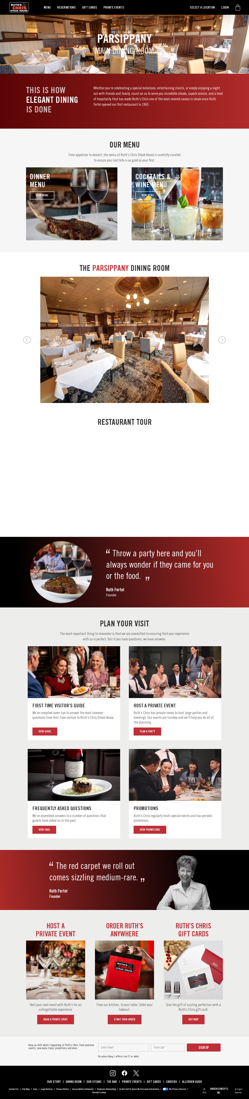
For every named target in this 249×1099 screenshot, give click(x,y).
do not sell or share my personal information (139, 1089)
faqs (35, 1089)
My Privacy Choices (177, 1089)
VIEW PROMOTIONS (150, 829)
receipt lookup (99, 1092)
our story (54, 1082)
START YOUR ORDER (124, 1019)
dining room (73, 1082)
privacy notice (62, 1089)
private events (114, 7)
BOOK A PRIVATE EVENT (55, 1019)
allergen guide (192, 1082)
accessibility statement (83, 1089)
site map (26, 1089)
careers (171, 1082)
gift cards (89, 7)
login (225, 7)
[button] (237, 7)
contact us (14, 1089)
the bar (112, 1082)
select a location (202, 7)
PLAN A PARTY (147, 731)
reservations (66, 7)
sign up (204, 1047)
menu (47, 7)
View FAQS (44, 829)
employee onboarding (106, 1089)
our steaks (94, 1082)
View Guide (45, 731)
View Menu (42, 195)
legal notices (47, 1089)
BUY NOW (193, 1019)
